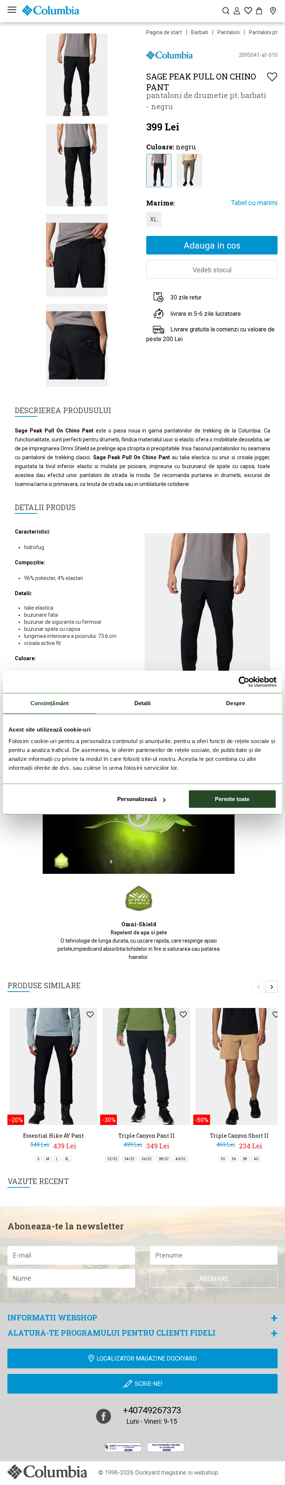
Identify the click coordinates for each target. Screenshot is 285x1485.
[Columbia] (50, 10)
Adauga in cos (212, 245)
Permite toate (232, 799)
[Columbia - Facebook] (103, 1416)
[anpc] (123, 1447)
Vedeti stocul (212, 270)
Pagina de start (164, 32)
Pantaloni (228, 32)
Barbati (199, 32)
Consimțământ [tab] (49, 703)
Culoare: (160, 146)
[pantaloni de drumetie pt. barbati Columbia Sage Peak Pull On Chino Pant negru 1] (159, 169)
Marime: (160, 202)
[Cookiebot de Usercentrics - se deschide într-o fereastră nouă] (244, 681)
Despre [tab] (235, 703)
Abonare (214, 1279)
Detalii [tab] (142, 703)
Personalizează (137, 799)
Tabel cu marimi (254, 203)
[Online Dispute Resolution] (165, 1447)
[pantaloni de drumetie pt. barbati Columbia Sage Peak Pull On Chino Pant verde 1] (189, 169)
